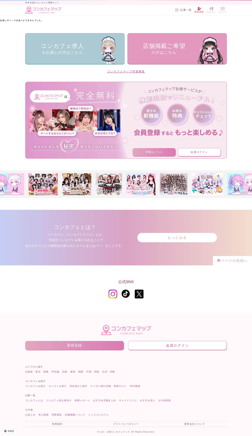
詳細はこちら (154, 151)
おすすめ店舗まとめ (104, 400)
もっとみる (177, 237)
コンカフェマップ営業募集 (126, 71)
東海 (72, 371)
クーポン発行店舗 (100, 386)
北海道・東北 (33, 371)
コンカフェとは (34, 400)
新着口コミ (120, 386)
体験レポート (82, 400)
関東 (46, 371)
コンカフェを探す (35, 386)
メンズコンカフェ (98, 414)
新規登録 (74, 345)
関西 (80, 371)
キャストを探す (58, 386)
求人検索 (43, 414)
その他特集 (164, 400)
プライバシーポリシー (126, 424)
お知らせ (30, 414)
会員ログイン (199, 152)
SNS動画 (135, 386)
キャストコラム (128, 400)
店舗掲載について (75, 414)
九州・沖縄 (108, 371)
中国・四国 (92, 371)
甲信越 (55, 371)
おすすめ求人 (147, 400)
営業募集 (57, 414)
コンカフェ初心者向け (59, 400)
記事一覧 (186, 10)
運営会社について (194, 424)
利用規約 (57, 424)
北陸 (64, 371)
